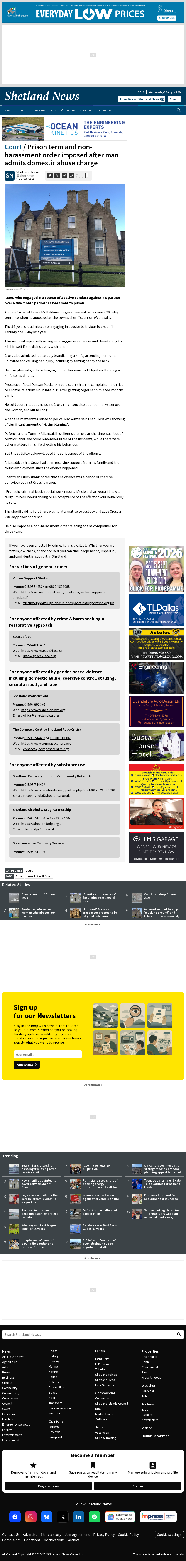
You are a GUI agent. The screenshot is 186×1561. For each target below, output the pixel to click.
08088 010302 (60, 738)
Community (9, 1388)
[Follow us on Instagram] (31, 1516)
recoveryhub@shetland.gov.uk (46, 795)
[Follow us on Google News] (120, 1516)
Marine (53, 1366)
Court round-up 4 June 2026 (160, 896)
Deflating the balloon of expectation (100, 1212)
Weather (54, 1413)
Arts (5, 1367)
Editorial (100, 1351)
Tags (145, 1409)
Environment (10, 1440)
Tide (145, 1396)
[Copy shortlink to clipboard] (71, 175)
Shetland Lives (105, 1380)
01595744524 (34, 586)
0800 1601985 (59, 586)
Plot (144, 1372)
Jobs (99, 1427)
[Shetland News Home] (42, 103)
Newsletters (150, 1420)
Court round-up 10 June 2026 (38, 896)
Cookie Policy (128, 1534)
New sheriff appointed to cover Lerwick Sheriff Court (39, 1183)
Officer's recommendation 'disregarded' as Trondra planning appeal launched (162, 1168)
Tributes (100, 1369)
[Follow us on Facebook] (15, 1516)
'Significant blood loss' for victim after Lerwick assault (99, 897)
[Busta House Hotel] (156, 745)
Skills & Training (105, 1438)
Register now (48, 1486)
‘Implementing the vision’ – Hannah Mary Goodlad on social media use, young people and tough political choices (162, 1217)
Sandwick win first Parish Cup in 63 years (101, 1227)
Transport (55, 1403)
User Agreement (77, 1534)
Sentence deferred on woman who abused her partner (38, 912)
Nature (53, 1372)
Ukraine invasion (60, 1408)
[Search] (179, 110)
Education (9, 1414)
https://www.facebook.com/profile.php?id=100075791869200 (68, 790)
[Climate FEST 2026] (156, 548)
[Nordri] (156, 678)
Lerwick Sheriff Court (39, 876)
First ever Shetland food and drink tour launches (161, 1197)
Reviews (54, 1432)
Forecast (148, 1391)
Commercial (105, 1393)
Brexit (6, 1372)
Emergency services (16, 1424)
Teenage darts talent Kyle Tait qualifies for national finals (162, 1183)
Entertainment (12, 1435)
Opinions (56, 1421)
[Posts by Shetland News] (10, 176)
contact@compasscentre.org (46, 749)
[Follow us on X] (62, 1516)
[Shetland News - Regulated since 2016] (158, 1516)
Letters (54, 1427)
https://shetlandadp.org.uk (42, 823)
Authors (147, 1415)
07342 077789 (60, 818)
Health (53, 1351)
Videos (147, 1428)
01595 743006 (34, 851)
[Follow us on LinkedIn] (78, 1516)
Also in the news (13, 1357)
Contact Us (11, 1534)
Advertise (30, 1534)
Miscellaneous (151, 1377)
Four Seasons (104, 1385)
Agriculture (9, 1362)
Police (53, 1377)
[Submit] (178, 1334)
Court (13, 146)
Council (7, 1404)
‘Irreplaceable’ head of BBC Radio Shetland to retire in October (38, 1243)
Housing (54, 1361)
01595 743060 (34, 818)
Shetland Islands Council (111, 1404)
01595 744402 (34, 738)
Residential (149, 1357)
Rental (146, 1362)
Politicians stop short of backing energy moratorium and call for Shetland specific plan (100, 1185)
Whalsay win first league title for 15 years (39, 1227)
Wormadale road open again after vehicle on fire (101, 1197)
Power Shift (56, 1387)
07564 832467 (34, 645)
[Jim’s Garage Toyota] (156, 847)
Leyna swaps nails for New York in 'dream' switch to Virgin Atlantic (40, 1198)
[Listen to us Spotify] (94, 1516)
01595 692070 (34, 704)
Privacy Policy (104, 1534)
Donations (32, 1540)
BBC (98, 1409)
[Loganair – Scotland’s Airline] (156, 813)
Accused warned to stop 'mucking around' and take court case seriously (162, 912)
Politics (54, 1382)
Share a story (51, 1534)
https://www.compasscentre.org (46, 743)
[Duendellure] (156, 711)
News (6, 1351)
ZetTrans (101, 1419)
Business (8, 1377)
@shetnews (25, 175)
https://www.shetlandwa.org (43, 710)
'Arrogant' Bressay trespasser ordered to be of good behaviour (100, 912)
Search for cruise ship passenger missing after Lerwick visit (39, 1168)
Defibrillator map (155, 1436)
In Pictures (102, 1364)
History (54, 1356)
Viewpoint (55, 1437)
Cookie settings (169, 1534)
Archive (148, 1404)
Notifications (54, 1540)
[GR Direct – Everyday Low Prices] (93, 12)
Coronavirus (10, 1398)
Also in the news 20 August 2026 (96, 1167)
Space (53, 1392)
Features (102, 1358)
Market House (104, 1414)
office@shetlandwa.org (41, 715)
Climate (7, 1383)
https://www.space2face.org (43, 650)
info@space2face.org (39, 656)
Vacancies (102, 1433)
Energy (7, 1430)
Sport (52, 1398)
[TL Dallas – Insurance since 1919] (156, 610)
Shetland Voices (106, 1375)
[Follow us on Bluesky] (46, 1516)
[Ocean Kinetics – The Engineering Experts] (64, 129)
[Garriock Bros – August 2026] (156, 779)
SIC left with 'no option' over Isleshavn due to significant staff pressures (99, 1245)
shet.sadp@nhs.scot (38, 829)
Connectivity (10, 1393)
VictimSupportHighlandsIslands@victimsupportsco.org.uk (68, 603)
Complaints (11, 1540)
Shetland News (27, 172)
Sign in (174, 99)
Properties (150, 1351)
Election (7, 1419)
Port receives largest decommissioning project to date (40, 1213)
